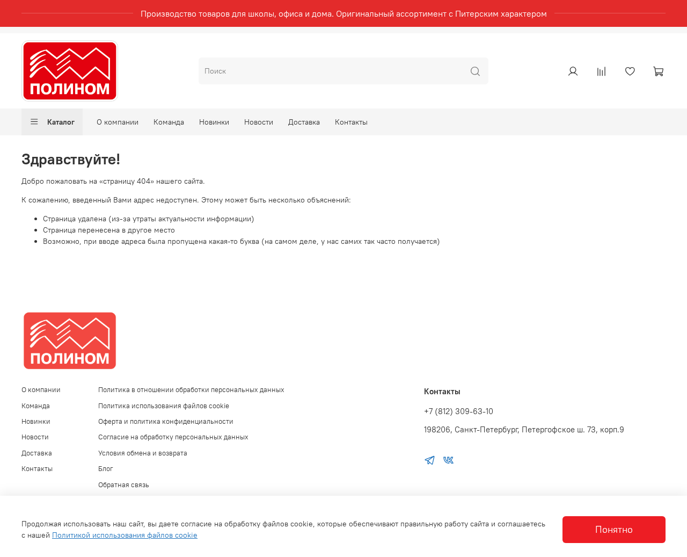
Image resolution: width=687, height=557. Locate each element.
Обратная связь (123, 485)
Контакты (351, 122)
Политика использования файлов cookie (163, 406)
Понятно (614, 530)
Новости (258, 122)
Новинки (214, 122)
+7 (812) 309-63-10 (458, 411)
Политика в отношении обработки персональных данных (191, 390)
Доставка (304, 122)
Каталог (61, 122)
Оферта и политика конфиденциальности (165, 421)
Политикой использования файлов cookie (125, 535)
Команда (169, 122)
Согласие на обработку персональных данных (173, 437)
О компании (117, 122)
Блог (105, 469)
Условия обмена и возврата (142, 453)
